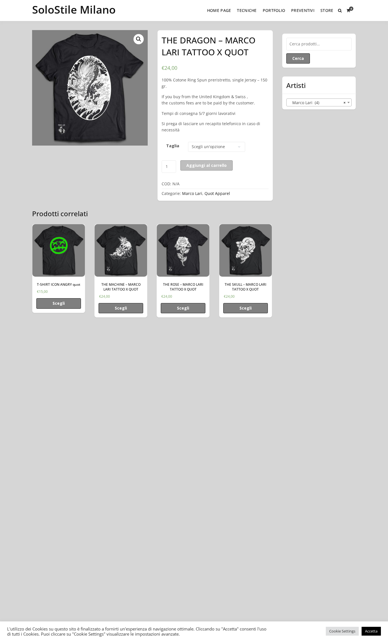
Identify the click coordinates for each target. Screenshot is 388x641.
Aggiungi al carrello (206, 165)
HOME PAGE (219, 10)
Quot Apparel (217, 193)
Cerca (298, 58)
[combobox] (319, 102)
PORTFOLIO (274, 10)
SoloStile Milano (74, 9)
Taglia (172, 145)
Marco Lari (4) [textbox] (317, 102)
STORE (326, 10)
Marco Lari (192, 193)
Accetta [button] (371, 631)
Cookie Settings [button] (342, 631)
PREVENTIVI (302, 10)
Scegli (59, 303)
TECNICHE (246, 10)
